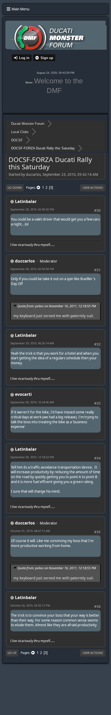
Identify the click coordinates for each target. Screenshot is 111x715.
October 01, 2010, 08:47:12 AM (30, 531)
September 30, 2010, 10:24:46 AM (32, 402)
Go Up (12, 653)
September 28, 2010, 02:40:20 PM (32, 209)
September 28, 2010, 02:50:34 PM (32, 269)
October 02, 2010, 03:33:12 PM (30, 605)
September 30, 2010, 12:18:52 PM (32, 457)
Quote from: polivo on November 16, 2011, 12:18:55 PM (56, 306)
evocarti (23, 394)
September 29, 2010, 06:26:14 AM (32, 343)
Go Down (14, 187)
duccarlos (25, 261)
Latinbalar (26, 201)
